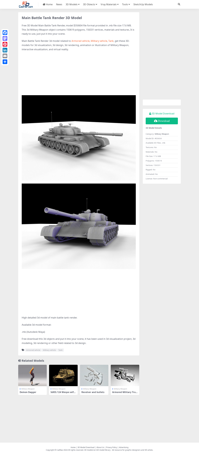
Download (164, 120)
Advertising (123, 447)
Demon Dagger (28, 392)
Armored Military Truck (124, 393)
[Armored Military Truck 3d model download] (125, 375)
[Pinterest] (5, 44)
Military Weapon (28, 389)
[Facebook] (5, 33)
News (59, 4)
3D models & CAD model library (97, 450)
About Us (100, 447)
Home (49, 4)
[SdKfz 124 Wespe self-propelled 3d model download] (63, 375)
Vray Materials (109, 4)
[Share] (5, 62)
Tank (111, 41)
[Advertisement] (79, 74)
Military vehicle (99, 41)
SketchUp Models (143, 4)
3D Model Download (86, 447)
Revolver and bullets (92, 392)
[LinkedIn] (5, 50)
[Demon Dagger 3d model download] (32, 375)
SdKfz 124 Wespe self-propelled (63, 393)
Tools (125, 4)
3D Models (72, 4)
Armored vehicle (81, 41)
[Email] (5, 56)
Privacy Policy (111, 447)
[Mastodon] (5, 38)
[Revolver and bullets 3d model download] (94, 375)
